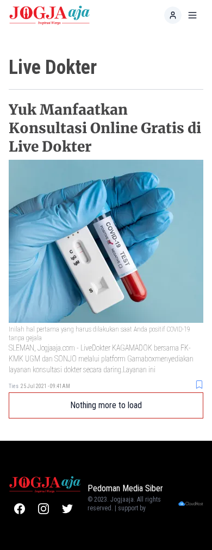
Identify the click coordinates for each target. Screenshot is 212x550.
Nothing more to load (106, 405)
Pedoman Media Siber (125, 488)
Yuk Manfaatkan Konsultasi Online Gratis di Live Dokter (105, 128)
